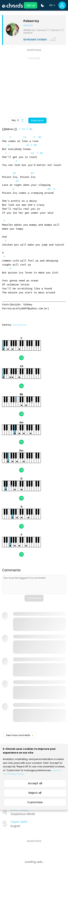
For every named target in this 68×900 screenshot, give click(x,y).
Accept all (35, 783)
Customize (35, 802)
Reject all (35, 793)
